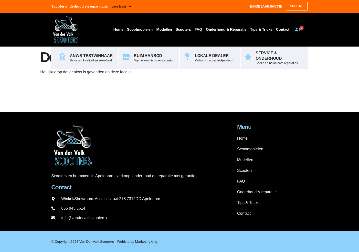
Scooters (183, 29)
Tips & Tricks (261, 29)
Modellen (164, 29)
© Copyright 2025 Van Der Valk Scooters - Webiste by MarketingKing (104, 241)
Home (118, 29)
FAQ (198, 29)
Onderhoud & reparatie (226, 29)
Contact (282, 29)
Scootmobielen (140, 29)
